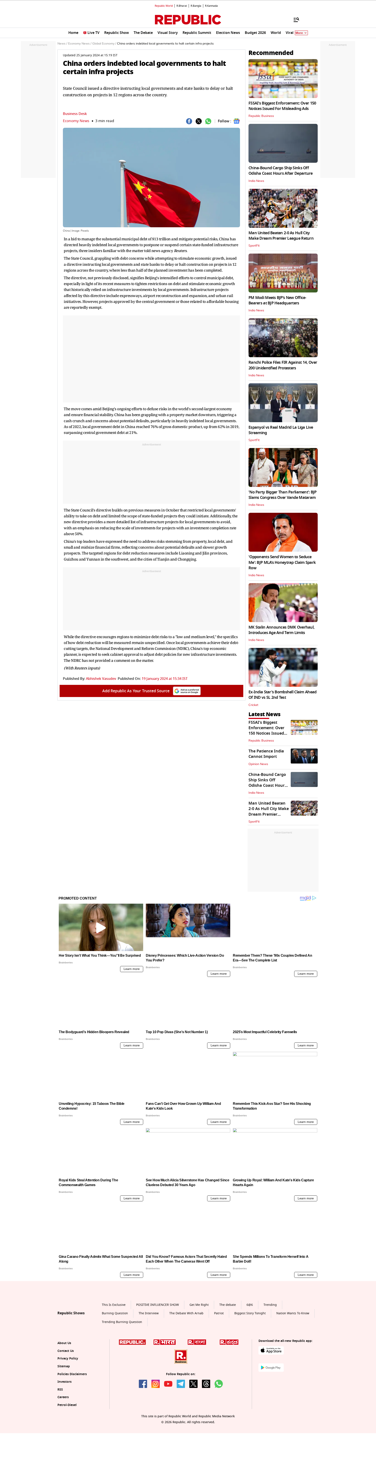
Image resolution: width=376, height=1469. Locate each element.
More (299, 33)
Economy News (76, 121)
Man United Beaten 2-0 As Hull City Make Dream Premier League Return (281, 235)
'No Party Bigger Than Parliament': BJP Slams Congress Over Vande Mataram (282, 494)
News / (62, 43)
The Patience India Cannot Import (266, 753)
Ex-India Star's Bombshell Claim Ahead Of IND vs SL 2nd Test (282, 694)
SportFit (254, 245)
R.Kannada (211, 6)
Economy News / (79, 43)
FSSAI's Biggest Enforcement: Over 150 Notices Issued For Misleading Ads (282, 105)
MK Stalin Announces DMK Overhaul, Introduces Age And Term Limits (281, 630)
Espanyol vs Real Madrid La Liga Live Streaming (280, 430)
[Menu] (294, 19)
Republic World (164, 6)
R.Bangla (196, 6)
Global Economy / (104, 43)
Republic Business (261, 116)
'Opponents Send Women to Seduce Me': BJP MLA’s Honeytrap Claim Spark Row (282, 562)
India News (256, 181)
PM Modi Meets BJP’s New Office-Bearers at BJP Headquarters (277, 300)
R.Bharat (181, 6)
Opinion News (258, 764)
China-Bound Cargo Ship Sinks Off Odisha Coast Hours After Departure (280, 170)
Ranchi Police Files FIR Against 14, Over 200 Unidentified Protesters (282, 365)
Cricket (253, 705)
